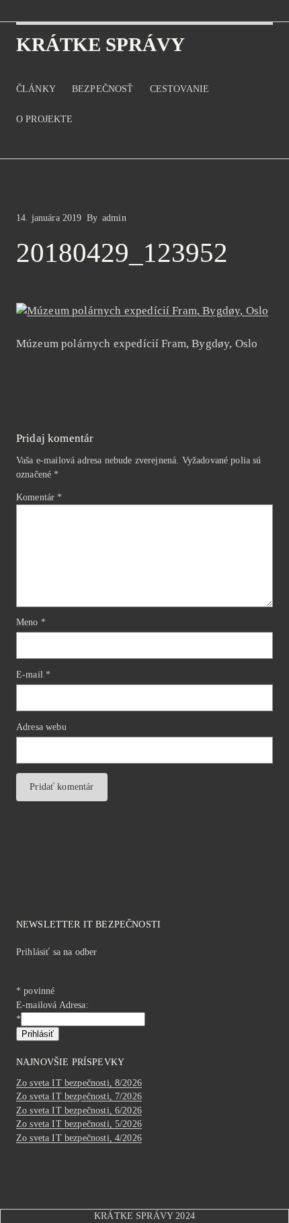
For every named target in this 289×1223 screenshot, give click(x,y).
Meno (31, 622)
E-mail (33, 675)
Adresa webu (41, 727)
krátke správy (100, 44)
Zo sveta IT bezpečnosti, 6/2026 (79, 1110)
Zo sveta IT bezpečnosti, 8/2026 (79, 1083)
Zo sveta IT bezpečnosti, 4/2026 (79, 1138)
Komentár (39, 497)
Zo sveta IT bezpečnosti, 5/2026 (79, 1124)
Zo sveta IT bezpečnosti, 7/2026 (79, 1096)
